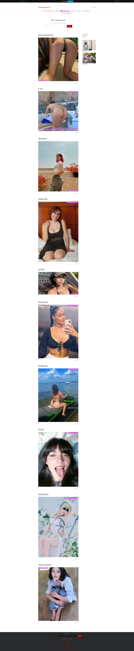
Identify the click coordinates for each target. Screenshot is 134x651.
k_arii (40, 88)
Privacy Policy (67, 646)
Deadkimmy (43, 366)
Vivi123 (41, 429)
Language (71, 638)
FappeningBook (85, 34)
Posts (68, 638)
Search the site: (67, 633)
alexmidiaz (42, 138)
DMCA (67, 648)
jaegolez (41, 269)
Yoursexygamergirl (45, 35)
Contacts (67, 641)
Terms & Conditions (67, 644)
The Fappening (85, 35)
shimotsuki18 (43, 494)
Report (67, 643)
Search (69, 26)
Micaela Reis (43, 302)
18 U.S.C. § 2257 (67, 649)
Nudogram (84, 36)
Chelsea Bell (42, 199)
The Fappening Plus (64, 638)
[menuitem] (48, 11)
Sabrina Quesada (44, 564)
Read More (76, 132)
